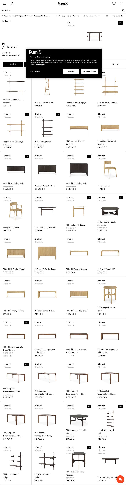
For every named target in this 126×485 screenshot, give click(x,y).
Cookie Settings (35, 71)
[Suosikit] (114, 4)
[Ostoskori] (121, 4)
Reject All (71, 71)
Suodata (13, 64)
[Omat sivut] (12, 4)
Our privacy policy (40, 65)
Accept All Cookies (89, 71)
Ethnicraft (11, 47)
